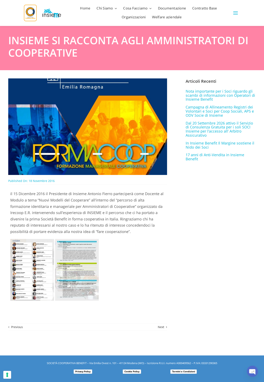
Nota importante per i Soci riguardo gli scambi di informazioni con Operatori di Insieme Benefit (220, 95)
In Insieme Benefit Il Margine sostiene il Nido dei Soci (220, 145)
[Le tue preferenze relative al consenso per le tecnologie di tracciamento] (7, 375)
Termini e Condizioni (183, 371)
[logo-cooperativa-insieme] (51, 10)
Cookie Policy (131, 371)
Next (161, 327)
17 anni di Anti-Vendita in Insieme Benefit (215, 156)
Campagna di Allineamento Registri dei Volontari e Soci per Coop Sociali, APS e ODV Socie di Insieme (220, 111)
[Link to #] (235, 13)
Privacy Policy (83, 371)
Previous (17, 327)
